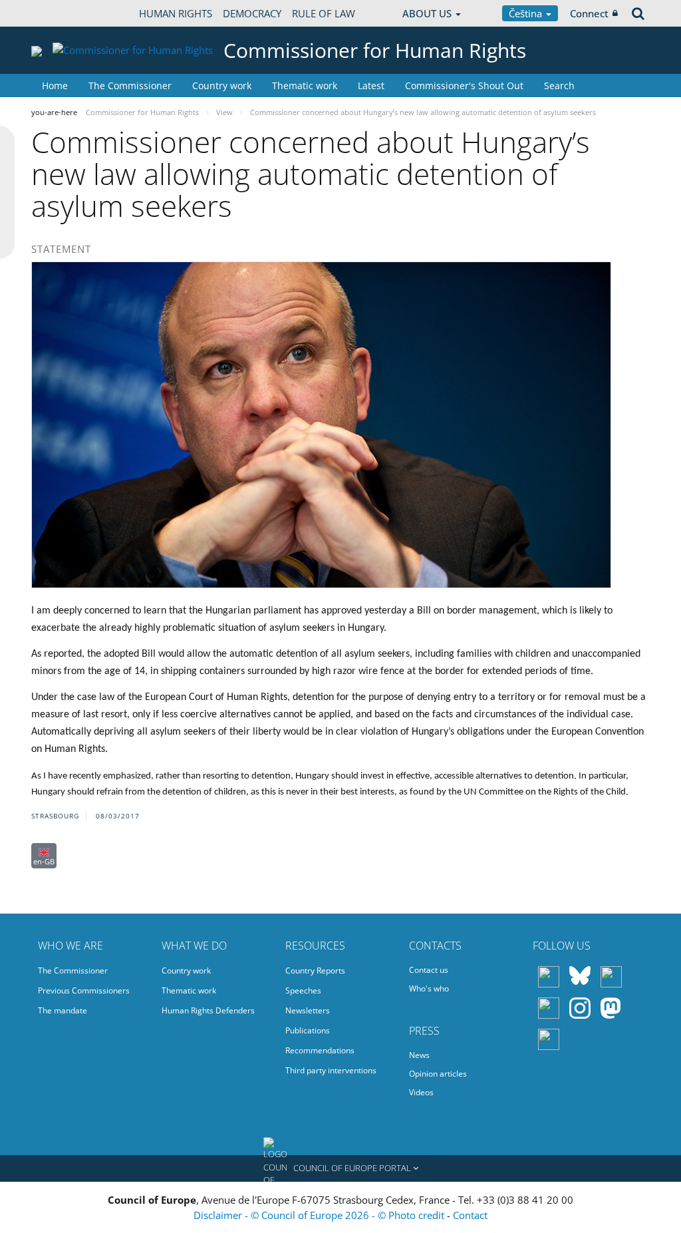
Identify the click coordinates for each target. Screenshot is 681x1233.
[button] (340, 1168)
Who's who (429, 988)
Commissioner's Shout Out (464, 85)
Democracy (252, 13)
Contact (470, 1215)
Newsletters (307, 1010)
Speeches (303, 990)
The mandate (62, 1010)
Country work (221, 85)
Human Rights (175, 13)
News (419, 1055)
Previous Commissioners (84, 990)
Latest (371, 85)
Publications (307, 1030)
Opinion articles (438, 1073)
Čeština (527, 13)
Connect (589, 13)
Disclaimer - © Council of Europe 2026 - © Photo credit (320, 1215)
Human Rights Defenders (208, 1010)
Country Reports (315, 970)
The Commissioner (130, 85)
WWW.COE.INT (64, 13)
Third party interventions (330, 1070)
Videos (421, 1092)
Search (559, 85)
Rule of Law (323, 13)
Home (55, 85)
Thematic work (304, 85)
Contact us (428, 969)
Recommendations (319, 1050)
